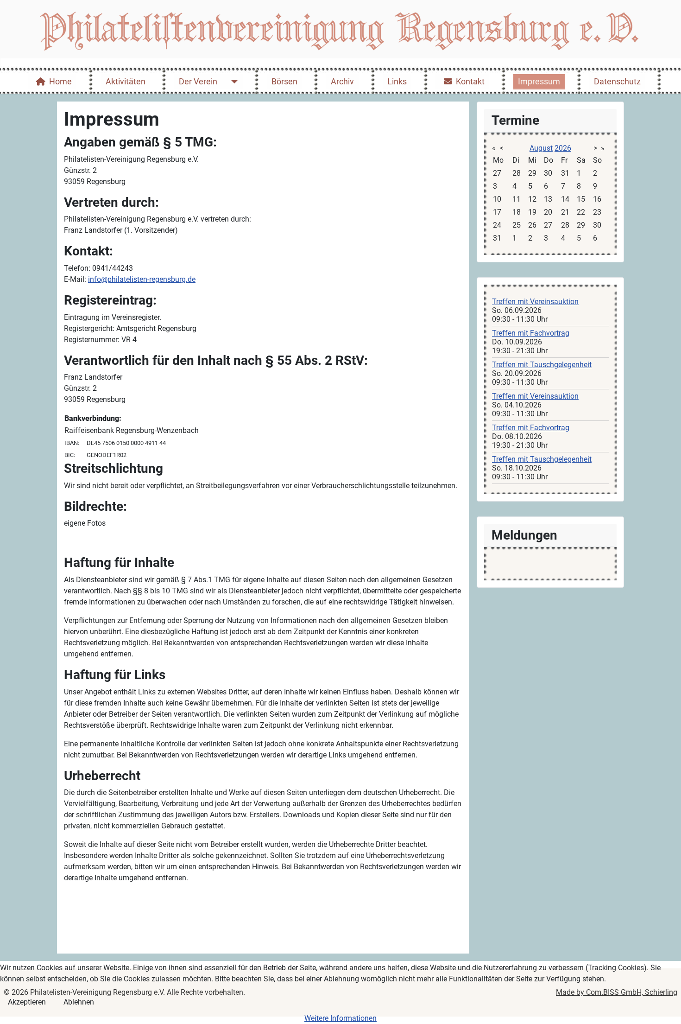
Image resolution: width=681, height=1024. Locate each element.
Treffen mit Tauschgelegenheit (542, 364)
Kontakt (470, 81)
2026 (563, 148)
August (541, 148)
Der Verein (198, 81)
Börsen (284, 81)
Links (397, 81)
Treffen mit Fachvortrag (530, 333)
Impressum (539, 81)
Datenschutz (617, 81)
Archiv (342, 81)
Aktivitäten (125, 81)
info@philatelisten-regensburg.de (141, 279)
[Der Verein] (232, 81)
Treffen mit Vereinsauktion (535, 301)
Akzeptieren (27, 1002)
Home (60, 81)
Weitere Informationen (340, 1018)
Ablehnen (78, 1002)
